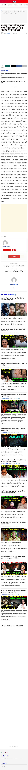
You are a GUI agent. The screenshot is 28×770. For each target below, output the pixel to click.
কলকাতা (10, 5)
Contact (21, 759)
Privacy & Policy (15, 759)
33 (18, 526)
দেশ (21, 5)
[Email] (13, 250)
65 (18, 494)
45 (18, 432)
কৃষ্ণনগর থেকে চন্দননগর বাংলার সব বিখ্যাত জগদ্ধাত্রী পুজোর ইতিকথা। (13, 395)
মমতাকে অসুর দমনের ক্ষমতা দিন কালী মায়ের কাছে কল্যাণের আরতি (13, 523)
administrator (7, 33)
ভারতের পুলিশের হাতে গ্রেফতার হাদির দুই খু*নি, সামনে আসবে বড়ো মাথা (14, 74)
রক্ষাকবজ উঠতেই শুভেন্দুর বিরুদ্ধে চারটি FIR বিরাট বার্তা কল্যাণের (12, 78)
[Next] (15, 87)
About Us (2, 759)
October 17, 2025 (12, 560)
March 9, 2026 (11, 301)
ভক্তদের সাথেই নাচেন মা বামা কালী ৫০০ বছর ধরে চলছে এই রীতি (13, 429)
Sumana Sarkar (5, 398)
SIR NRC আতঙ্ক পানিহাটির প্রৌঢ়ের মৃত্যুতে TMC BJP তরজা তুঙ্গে (13, 82)
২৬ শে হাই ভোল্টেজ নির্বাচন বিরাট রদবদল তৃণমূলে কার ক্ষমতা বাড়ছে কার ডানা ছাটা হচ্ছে (13, 557)
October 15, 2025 (12, 594)
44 (18, 594)
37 (17, 301)
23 (18, 367)
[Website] (15, 250)
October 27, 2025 (12, 398)
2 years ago (15, 33)
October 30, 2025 (12, 333)
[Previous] (13, 87)
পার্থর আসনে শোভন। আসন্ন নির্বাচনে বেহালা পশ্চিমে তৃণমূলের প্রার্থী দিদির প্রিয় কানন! (13, 461)
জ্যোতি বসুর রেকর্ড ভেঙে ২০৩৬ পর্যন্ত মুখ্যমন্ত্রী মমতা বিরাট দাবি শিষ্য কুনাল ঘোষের (13, 492)
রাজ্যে (16, 5)
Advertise (8, 759)
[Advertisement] (14, 49)
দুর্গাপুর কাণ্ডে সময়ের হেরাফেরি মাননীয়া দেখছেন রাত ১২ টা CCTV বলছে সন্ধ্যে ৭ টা (13, 591)
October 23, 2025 (12, 432)
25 (18, 333)
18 (19, 398)
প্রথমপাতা (3, 5)
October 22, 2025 (12, 463)
